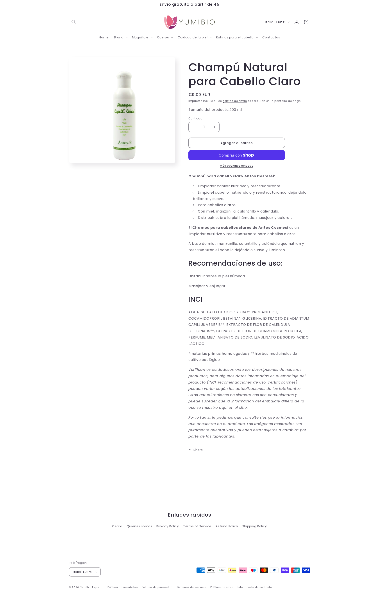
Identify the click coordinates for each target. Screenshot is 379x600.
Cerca (117, 526)
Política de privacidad (157, 587)
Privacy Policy (167, 526)
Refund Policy (227, 526)
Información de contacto (255, 587)
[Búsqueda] (74, 22)
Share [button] (198, 450)
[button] (120, 37)
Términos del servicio (191, 587)
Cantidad (195, 118)
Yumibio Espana (91, 587)
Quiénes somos (139, 526)
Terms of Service (197, 526)
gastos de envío (235, 101)
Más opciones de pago (236, 166)
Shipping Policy (254, 526)
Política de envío (222, 587)
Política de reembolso (122, 587)
